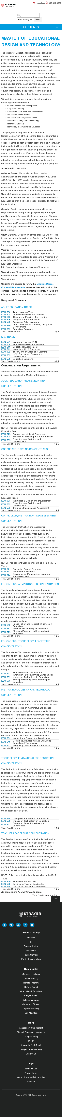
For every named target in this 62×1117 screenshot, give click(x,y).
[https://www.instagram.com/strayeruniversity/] (25, 924)
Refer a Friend (31, 987)
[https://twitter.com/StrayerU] (11, 924)
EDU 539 (6, 677)
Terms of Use (31, 1069)
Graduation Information (31, 991)
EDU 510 (6, 347)
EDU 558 (6, 884)
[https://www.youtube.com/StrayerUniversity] (32, 924)
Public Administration (31, 959)
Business (31, 938)
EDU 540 (6, 742)
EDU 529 (6, 322)
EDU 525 (6, 434)
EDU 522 (6, 317)
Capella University (31, 1008)
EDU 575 (6, 632)
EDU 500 (6, 312)
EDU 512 (6, 349)
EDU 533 (6, 501)
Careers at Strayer (31, 1004)
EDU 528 (6, 436)
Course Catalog (31, 978)
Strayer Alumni (31, 996)
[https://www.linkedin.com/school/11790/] (18, 924)
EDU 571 (6, 569)
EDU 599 (6, 329)
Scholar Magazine (31, 1000)
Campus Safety (31, 1036)
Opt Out (31, 1081)
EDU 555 (6, 355)
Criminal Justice (31, 946)
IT (31, 942)
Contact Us (31, 1054)
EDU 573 (6, 571)
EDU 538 (6, 818)
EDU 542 (6, 745)
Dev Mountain (31, 1013)
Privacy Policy (31, 1073)
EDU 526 (6, 319)
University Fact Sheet (31, 1045)
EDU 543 (6, 824)
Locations (40, 3)
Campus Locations (31, 974)
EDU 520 (6, 881)
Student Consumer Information (31, 1032)
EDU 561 (6, 628)
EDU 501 (6, 342)
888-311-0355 (55, 3)
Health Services (31, 955)
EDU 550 (6, 325)
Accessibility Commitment (31, 1028)
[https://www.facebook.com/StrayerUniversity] (4, 924)
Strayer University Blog (31, 1049)
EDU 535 (6, 440)
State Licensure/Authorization (31, 1077)
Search (38, 20)
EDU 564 (6, 886)
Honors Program (31, 983)
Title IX (31, 1041)
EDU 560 (6, 625)
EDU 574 (6, 575)
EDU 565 (6, 508)
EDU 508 (6, 314)
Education (31, 950)
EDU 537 (6, 673)
